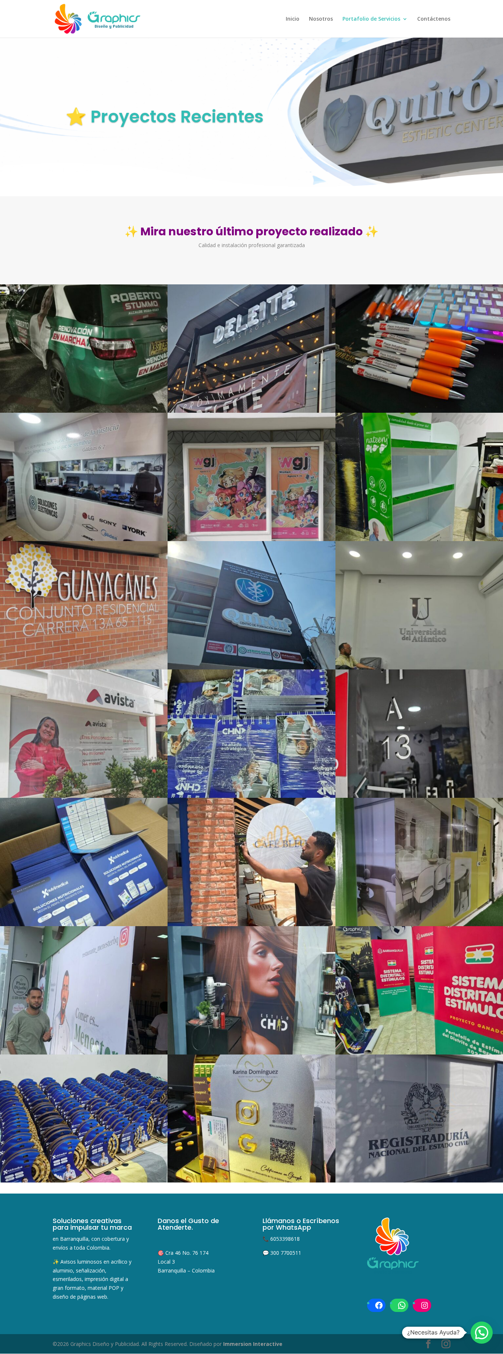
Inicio (292, 19)
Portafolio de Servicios (371, 19)
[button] (482, 1333)
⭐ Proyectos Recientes (165, 116)
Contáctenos (433, 19)
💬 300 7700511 (282, 1252)
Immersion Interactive (252, 1343)
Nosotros (321, 19)
